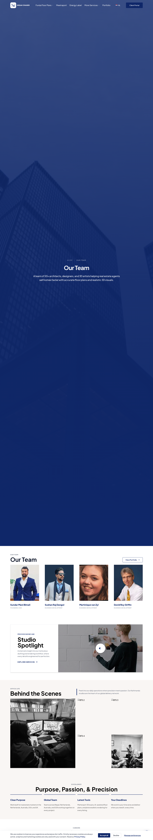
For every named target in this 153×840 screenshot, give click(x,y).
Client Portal (134, 5)
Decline (116, 835)
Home (70, 260)
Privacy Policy (79, 837)
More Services (91, 5)
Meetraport (61, 5)
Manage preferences (132, 835)
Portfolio (106, 5)
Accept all (104, 835)
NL (119, 5)
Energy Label (76, 5)
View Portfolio (131, 560)
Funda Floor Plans (43, 5)
